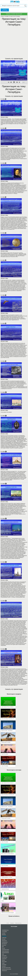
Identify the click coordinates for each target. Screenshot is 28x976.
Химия (3, 963)
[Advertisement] (14, 40)
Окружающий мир (5, 952)
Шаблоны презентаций (6, 969)
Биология (4, 934)
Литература (4, 940)
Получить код (20, 61)
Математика (4, 943)
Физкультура (4, 970)
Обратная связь (18, 923)
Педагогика (4, 955)
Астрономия (4, 931)
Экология (4, 966)
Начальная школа (5, 949)
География (6, 16)
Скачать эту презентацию (14, 58)
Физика (3, 960)
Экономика (4, 964)
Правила (12, 923)
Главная (2, 16)
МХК (3, 946)
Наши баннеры (21, 63)
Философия (4, 961)
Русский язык (4, 957)
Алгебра (3, 933)
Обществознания (5, 951)
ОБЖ (3, 954)
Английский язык (5, 930)
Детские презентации (6, 967)
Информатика (4, 942)
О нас (8, 923)
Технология (4, 958)
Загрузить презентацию (4, 10)
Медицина (4, 945)
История (3, 939)
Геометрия (4, 937)
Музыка (3, 948)
